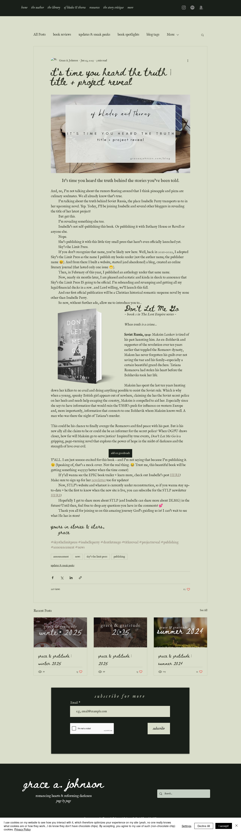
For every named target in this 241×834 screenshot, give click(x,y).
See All (203, 610)
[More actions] (188, 60)
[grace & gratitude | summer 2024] (180, 632)
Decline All (204, 826)
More (171, 35)
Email (74, 702)
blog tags (153, 35)
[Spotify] (192, 7)
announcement (61, 556)
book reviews (62, 35)
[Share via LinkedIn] (71, 577)
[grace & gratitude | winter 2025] (60, 632)
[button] (54, 7)
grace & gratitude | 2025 (115, 659)
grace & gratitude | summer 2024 (175, 659)
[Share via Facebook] (52, 577)
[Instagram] (183, 7)
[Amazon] (201, 7)
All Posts (40, 35)
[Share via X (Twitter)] (62, 577)
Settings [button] (186, 826)
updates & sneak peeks (94, 35)
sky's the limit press (97, 556)
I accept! (224, 826)
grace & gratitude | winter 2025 (55, 659)
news (77, 556)
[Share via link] (80, 577)
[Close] (236, 826)
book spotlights (128, 35)
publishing (119, 556)
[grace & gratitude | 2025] (120, 632)
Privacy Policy (22, 829)
